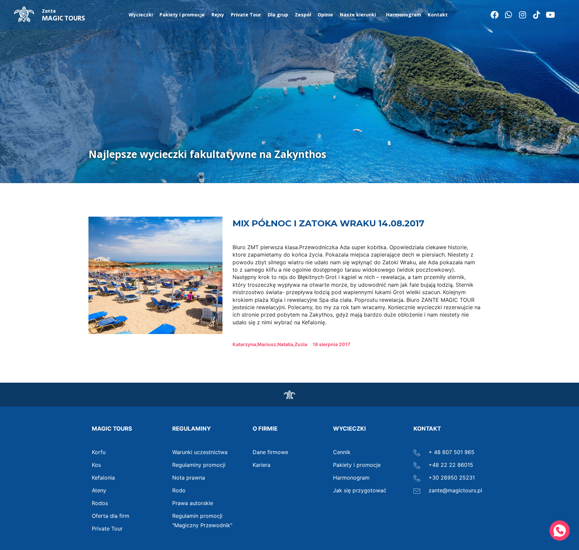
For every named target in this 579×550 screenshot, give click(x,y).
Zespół (303, 14)
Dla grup (278, 14)
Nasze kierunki (358, 14)
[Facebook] (495, 15)
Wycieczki (141, 14)
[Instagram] (522, 15)
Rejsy (217, 14)
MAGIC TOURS (63, 15)
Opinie (325, 14)
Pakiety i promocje (182, 14)
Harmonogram (403, 14)
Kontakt (438, 14)
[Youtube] (550, 15)
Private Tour (246, 14)
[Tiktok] (536, 15)
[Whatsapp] (509, 15)
